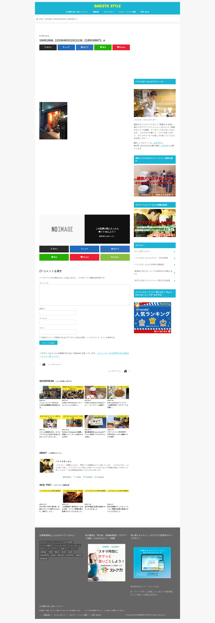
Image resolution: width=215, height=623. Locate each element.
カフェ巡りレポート (142, 251)
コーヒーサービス (60, 545)
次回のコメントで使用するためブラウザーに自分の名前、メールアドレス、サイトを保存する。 (78, 337)
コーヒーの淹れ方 (46, 545)
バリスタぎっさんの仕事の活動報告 (149, 264)
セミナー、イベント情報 (127, 12)
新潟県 (70, 552)
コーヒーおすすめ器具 (65, 542)
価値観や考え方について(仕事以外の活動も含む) (153, 272)
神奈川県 (61, 555)
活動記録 (96, 12)
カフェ (53, 542)
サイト (42, 328)
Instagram (100, 477)
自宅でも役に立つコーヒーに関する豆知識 (152, 280)
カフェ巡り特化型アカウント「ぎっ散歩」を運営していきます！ (105, 610)
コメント (44, 283)
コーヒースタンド (74, 545)
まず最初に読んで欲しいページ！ (77, 12)
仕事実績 (43, 552)
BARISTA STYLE (107, 5)
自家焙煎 (78, 555)
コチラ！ (154, 595)
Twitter (78, 477)
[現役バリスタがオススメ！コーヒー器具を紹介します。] (155, 195)
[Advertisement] (84, 77)
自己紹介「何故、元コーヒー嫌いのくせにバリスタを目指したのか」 (60, 610)
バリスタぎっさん (64, 461)
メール (43, 318)
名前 (42, 309)
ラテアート (55, 549)
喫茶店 (57, 552)
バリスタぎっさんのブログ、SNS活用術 (151, 258)
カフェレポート (109, 12)
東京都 (53, 555)
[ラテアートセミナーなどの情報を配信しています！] (155, 236)
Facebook (88, 477)
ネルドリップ (44, 549)
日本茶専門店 (44, 555)
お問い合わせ (144, 12)
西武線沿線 (44, 559)
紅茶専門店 (69, 555)
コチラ (156, 143)
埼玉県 (63, 552)
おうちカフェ (44, 542)
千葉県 (50, 552)
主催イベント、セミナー (69, 549)
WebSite (68, 477)
